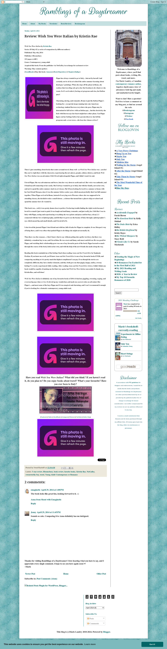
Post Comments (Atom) (47, 578)
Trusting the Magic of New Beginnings (127, 258)
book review (58, 471)
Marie (125, 304)
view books (138, 318)
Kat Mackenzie (127, 339)
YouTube (78, 417)
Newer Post (30, 573)
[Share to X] (67, 468)
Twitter (50, 417)
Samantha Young (127, 346)
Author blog (86, 417)
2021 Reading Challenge (128, 300)
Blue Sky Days (122, 187)
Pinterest (72, 417)
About (32, 23)
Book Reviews (66, 23)
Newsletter (53, 23)
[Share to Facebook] (69, 468)
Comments (94, 623)
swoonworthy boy (32, 474)
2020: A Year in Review (126, 274)
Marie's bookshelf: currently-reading (128, 328)
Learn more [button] (90, 644)
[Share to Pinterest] (72, 468)
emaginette (35, 489)
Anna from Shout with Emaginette (46, 499)
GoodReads (29, 71)
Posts (91, 618)
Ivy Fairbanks (127, 356)
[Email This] (62, 468)
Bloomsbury (48, 471)
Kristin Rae (47, 46)
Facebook (44, 417)
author (138, 83)
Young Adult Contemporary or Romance (61, 474)
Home (24, 23)
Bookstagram (80, 23)
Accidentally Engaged (125, 212)
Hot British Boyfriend (125, 230)
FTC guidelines (133, 382)
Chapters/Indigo (74, 71)
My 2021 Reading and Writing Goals (125, 270)
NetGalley (90, 471)
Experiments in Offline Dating (131, 335)
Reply (33, 503)
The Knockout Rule (124, 218)
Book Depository (60, 71)
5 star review (37, 471)
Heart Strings (127, 353)
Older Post (101, 573)
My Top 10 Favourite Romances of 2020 (124, 278)
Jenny (33, 512)
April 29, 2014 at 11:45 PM (49, 512)
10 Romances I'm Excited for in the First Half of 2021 (128, 264)
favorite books (69, 471)
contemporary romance (125, 83)
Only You (125, 343)
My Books (42, 23)
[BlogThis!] (65, 468)
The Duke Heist (123, 224)
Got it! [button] (152, 644)
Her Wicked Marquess (125, 235)
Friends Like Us (123, 241)
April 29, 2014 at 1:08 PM (52, 489)
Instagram (65, 417)
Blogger (106, 631)
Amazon (49, 71)
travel (42, 474)
